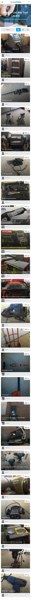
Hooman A (7, 227)
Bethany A (7, 55)
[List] (23, 29)
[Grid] (18, 29)
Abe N (6, 79)
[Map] (27, 29)
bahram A (7, 374)
